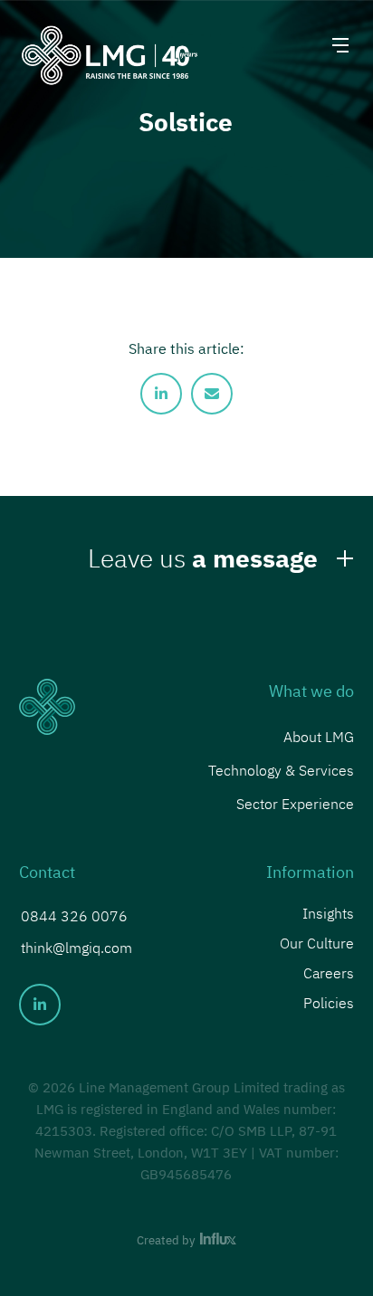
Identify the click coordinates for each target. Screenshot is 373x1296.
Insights (328, 912)
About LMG (318, 737)
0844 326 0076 (74, 916)
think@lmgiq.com (76, 948)
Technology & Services (281, 770)
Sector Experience (295, 804)
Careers (328, 971)
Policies (328, 1001)
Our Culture (317, 941)
